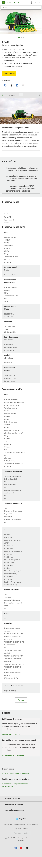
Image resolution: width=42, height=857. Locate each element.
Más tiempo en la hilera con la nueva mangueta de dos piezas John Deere (22, 169)
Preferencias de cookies (21, 833)
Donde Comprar (9, 73)
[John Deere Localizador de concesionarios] (31, 2)
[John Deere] (12, 2)
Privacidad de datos (19, 824)
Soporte (12, 95)
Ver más (21, 700)
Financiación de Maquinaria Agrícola (15, 784)
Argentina (22, 819)
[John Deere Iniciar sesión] (36, 2)
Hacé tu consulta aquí (10, 734)
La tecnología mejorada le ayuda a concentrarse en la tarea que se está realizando (21, 178)
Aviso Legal (17, 828)
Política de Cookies (32, 824)
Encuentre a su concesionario (13, 755)
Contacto (25, 828)
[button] (15, 848)
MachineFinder (7, 786)
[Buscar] (39, 8)
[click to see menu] (39, 2)
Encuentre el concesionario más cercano (16, 773)
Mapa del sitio (8, 824)
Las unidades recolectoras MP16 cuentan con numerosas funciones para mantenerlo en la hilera (20, 188)
